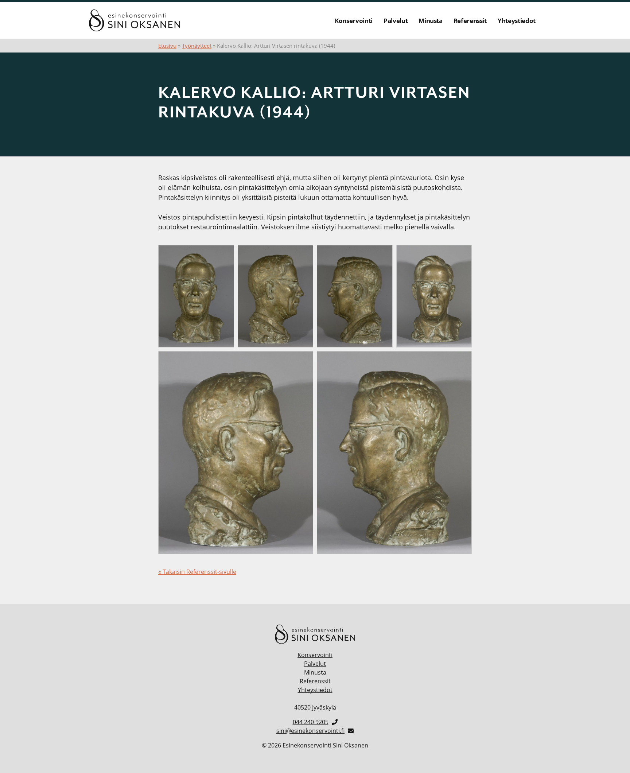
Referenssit (470, 20)
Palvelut (396, 20)
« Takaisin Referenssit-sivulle (197, 571)
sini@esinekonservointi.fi (310, 730)
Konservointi (354, 20)
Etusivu (167, 45)
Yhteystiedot (517, 20)
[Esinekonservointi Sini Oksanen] (134, 20)
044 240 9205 (310, 722)
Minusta (431, 20)
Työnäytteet (196, 45)
